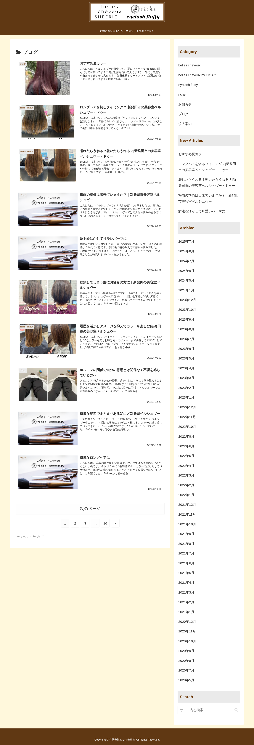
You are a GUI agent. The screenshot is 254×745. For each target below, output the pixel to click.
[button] (236, 710)
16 (105, 523)
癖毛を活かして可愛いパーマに (201, 211)
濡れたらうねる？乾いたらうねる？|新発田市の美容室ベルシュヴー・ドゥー (207, 182)
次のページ (90, 508)
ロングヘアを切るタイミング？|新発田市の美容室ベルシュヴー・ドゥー (207, 167)
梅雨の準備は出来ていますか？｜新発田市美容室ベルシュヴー (208, 198)
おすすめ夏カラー (191, 154)
